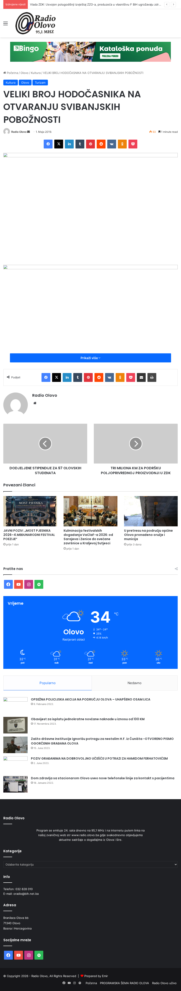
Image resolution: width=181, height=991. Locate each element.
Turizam (40, 82)
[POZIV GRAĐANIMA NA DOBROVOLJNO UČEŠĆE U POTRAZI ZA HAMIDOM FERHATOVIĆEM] (15, 764)
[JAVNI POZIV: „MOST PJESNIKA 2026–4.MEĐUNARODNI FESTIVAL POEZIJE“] (30, 511)
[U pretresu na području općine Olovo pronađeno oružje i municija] (151, 511)
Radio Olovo (18, 131)
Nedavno (134, 683)
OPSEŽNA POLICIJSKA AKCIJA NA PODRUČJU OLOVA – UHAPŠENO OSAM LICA (90, 699)
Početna (12, 73)
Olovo (24, 73)
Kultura (36, 73)
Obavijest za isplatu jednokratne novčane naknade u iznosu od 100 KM (88, 719)
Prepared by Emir (96, 976)
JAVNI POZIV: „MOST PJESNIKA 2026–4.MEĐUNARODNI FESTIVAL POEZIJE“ (29, 534)
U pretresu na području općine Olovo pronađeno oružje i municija (148, 534)
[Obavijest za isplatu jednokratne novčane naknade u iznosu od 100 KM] (15, 725)
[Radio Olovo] (35, 23)
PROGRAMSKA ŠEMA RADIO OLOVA (124, 983)
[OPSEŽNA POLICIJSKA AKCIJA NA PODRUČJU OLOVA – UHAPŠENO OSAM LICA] (15, 705)
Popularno (48, 683)
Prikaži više (89, 358)
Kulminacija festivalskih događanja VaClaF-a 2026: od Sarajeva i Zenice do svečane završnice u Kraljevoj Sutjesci (88, 536)
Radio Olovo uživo (164, 983)
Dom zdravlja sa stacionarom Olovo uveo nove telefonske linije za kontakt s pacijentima (102, 778)
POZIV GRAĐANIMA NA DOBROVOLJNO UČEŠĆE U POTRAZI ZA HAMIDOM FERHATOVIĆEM (99, 758)
